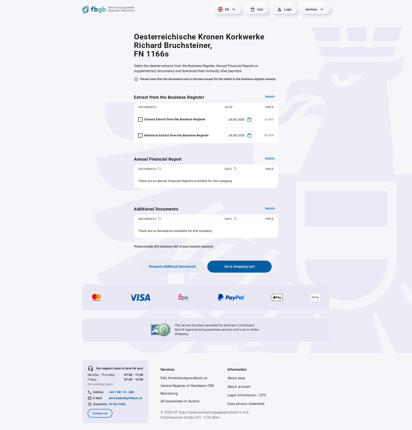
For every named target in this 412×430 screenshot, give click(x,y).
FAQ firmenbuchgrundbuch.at (184, 378)
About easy (236, 378)
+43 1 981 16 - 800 (121, 392)
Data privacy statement (246, 404)
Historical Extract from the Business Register (176, 135)
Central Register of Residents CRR (187, 386)
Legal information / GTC (246, 395)
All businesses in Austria (180, 401)
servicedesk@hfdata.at (125, 398)
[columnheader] (177, 169)
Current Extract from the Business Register (175, 119)
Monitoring (169, 393)
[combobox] (239, 119)
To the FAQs (117, 404)
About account (239, 387)
